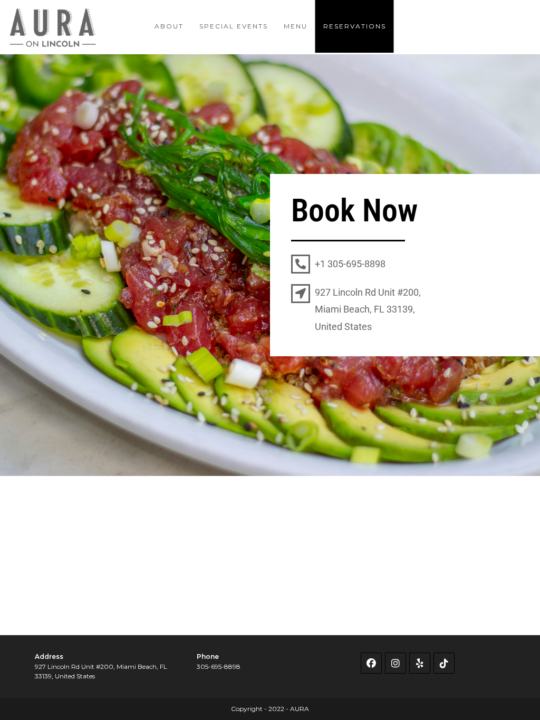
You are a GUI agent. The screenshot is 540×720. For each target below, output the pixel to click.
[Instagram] (395, 663)
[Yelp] (419, 663)
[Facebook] (371, 663)
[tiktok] (444, 663)
